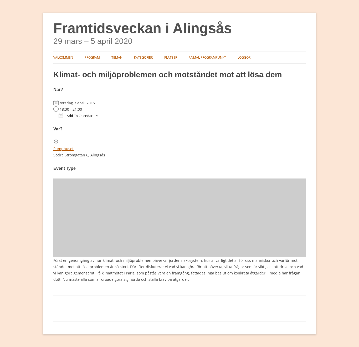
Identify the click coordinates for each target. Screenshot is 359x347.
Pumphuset (63, 148)
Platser (170, 57)
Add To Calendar (79, 115)
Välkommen (63, 57)
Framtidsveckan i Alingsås (142, 28)
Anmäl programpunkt (207, 57)
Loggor (244, 57)
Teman (116, 57)
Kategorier (143, 57)
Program (92, 57)
